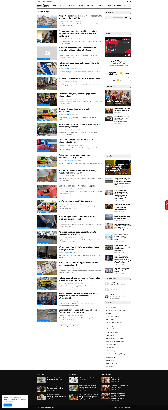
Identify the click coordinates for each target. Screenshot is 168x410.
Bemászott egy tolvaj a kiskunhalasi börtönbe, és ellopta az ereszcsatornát (79, 311)
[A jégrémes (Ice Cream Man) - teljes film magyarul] (105, 380)
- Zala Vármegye (109, 366)
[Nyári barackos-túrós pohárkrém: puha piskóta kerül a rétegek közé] (41, 397)
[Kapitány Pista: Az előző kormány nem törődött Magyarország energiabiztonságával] (109, 118)
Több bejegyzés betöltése (68, 326)
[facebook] (122, 1)
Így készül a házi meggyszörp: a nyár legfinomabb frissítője (56, 387)
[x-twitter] (125, 1)
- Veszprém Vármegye (111, 363)
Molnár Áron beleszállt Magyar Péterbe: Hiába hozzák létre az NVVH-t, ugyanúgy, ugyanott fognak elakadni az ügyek (122, 259)
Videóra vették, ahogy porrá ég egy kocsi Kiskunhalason (77, 95)
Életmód (117, 5)
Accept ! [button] (7, 405)
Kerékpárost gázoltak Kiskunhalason (75, 201)
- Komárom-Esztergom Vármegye (114, 341)
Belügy (53, 5)
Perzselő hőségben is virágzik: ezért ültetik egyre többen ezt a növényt (88, 387)
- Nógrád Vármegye (110, 344)
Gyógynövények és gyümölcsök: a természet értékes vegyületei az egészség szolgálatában (88, 396)
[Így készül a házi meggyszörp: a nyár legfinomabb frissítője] (41, 389)
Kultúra (90, 5)
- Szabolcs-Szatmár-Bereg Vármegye (115, 354)
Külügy (62, 5)
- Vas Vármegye (109, 360)
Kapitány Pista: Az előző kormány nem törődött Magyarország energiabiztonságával (121, 119)
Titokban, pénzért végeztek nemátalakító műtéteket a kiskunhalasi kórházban (77, 49)
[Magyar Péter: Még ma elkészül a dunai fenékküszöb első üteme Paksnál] (109, 237)
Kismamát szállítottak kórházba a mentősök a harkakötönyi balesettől (79, 125)
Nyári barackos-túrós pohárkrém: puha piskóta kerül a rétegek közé (56, 396)
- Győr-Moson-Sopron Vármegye (114, 329)
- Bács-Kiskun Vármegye (112, 316)
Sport (81, 5)
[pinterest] (130, 1)
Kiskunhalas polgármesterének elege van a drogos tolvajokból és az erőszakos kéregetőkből (78, 295)
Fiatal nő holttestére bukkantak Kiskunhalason (79, 78)
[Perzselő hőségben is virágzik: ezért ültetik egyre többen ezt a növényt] (73, 388)
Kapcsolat (49, 1)
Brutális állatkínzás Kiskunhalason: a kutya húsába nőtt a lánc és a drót (78, 171)
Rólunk (44, 1)
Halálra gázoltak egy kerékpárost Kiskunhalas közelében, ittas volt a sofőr (79, 279)
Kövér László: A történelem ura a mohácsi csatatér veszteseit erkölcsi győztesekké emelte (122, 207)
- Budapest (108, 313)
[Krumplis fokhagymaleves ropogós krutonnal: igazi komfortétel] (41, 380)
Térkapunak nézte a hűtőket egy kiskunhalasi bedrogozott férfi (79, 248)
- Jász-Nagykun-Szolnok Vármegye (115, 338)
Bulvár (99, 5)
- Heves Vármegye (110, 335)
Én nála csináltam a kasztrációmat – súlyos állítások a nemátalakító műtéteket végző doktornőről (78, 33)
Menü (108, 5)
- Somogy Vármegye (110, 350)
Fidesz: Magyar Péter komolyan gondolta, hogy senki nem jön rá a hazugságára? (122, 248)
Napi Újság (43, 5)
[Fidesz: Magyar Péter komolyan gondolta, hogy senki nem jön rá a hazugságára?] (109, 247)
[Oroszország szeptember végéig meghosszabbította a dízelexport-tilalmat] (109, 217)
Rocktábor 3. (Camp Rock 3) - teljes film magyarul (122, 109)
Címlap (39, 1)
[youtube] (127, 1)
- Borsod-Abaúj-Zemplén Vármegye (115, 310)
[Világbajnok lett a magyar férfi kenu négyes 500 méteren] (109, 270)
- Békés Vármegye (110, 319)
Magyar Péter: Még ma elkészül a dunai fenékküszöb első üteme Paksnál (121, 237)
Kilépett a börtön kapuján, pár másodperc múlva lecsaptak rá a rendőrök (80, 17)
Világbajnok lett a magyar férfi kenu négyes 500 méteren (122, 270)
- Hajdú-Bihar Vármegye (111, 332)
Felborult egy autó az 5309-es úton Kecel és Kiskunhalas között (79, 141)
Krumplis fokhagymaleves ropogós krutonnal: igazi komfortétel (54, 379)
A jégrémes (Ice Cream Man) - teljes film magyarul (120, 378)
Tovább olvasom (8, 401)
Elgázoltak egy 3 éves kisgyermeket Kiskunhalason (75, 110)
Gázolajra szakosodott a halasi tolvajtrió (77, 186)
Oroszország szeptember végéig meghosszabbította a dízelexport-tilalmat (122, 216)
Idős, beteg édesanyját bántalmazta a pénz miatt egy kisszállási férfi (78, 217)
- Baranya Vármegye (110, 307)
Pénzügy (72, 5)
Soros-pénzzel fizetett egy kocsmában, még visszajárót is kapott (79, 263)
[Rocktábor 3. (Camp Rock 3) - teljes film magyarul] (109, 111)
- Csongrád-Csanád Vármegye (113, 322)
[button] (125, 6)
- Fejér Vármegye (109, 326)
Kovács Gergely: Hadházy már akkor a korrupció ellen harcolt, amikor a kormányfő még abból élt (122, 226)
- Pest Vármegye (109, 347)
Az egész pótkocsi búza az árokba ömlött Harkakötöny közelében (77, 233)
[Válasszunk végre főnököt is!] (73, 380)
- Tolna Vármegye (110, 357)
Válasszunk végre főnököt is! (87, 378)
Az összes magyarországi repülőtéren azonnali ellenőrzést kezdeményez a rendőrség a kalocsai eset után (122, 181)
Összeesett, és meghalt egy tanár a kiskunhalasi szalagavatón (74, 156)
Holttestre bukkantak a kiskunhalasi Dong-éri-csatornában (79, 64)
